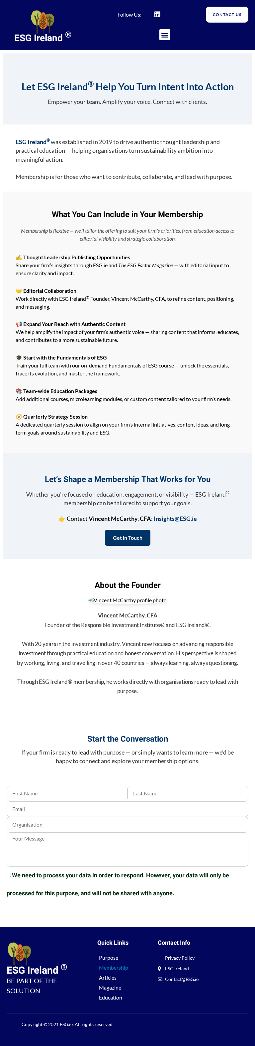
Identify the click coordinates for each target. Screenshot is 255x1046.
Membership (113, 967)
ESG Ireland (43, 38)
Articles (108, 977)
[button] (164, 34)
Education (110, 997)
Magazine (110, 987)
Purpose (108, 957)
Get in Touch (127, 537)
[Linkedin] (157, 14)
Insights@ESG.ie (175, 518)
